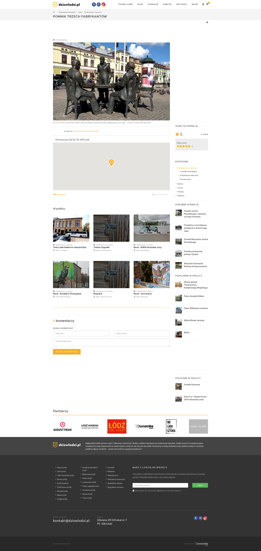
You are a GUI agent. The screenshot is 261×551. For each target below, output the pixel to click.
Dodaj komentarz (67, 351)
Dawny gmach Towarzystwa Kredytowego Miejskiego (196, 285)
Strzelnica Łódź (88, 490)
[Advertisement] (129, 27)
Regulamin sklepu (115, 483)
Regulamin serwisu (115, 487)
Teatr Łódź (87, 498)
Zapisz (200, 485)
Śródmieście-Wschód (189, 175)
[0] (207, 4)
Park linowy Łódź (64, 487)
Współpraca (113, 475)
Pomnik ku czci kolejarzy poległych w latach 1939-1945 (195, 228)
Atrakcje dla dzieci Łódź (90, 468)
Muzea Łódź (87, 494)
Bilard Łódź (61, 495)
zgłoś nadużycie (161, 194)
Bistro (186, 332)
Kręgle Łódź (62, 499)
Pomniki (88, 131)
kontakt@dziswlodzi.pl (71, 521)
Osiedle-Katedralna (188, 171)
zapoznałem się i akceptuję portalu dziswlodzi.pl (157, 491)
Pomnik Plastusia (192, 385)
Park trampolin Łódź (65, 475)
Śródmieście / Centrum (63, 245)
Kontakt (111, 467)
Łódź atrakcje (63, 483)
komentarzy (61, 40)
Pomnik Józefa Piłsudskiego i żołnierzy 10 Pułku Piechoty (195, 214)
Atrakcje (153, 4)
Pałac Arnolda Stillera (194, 296)
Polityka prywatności (116, 479)
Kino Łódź (61, 471)
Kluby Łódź (87, 478)
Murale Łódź (62, 491)
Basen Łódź (62, 479)
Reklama (111, 471)
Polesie (181, 191)
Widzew (181, 195)
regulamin (160, 491)
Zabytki (167, 4)
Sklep (195, 4)
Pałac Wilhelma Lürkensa (196, 308)
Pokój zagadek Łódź (90, 486)
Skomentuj (60, 194)
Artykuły (181, 4)
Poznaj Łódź (126, 4)
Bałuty (180, 184)
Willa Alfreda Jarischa (194, 320)
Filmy (140, 4)
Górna (180, 188)
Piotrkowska (78, 131)
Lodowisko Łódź (89, 482)
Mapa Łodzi (62, 467)
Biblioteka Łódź (88, 474)
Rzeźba (96, 131)
